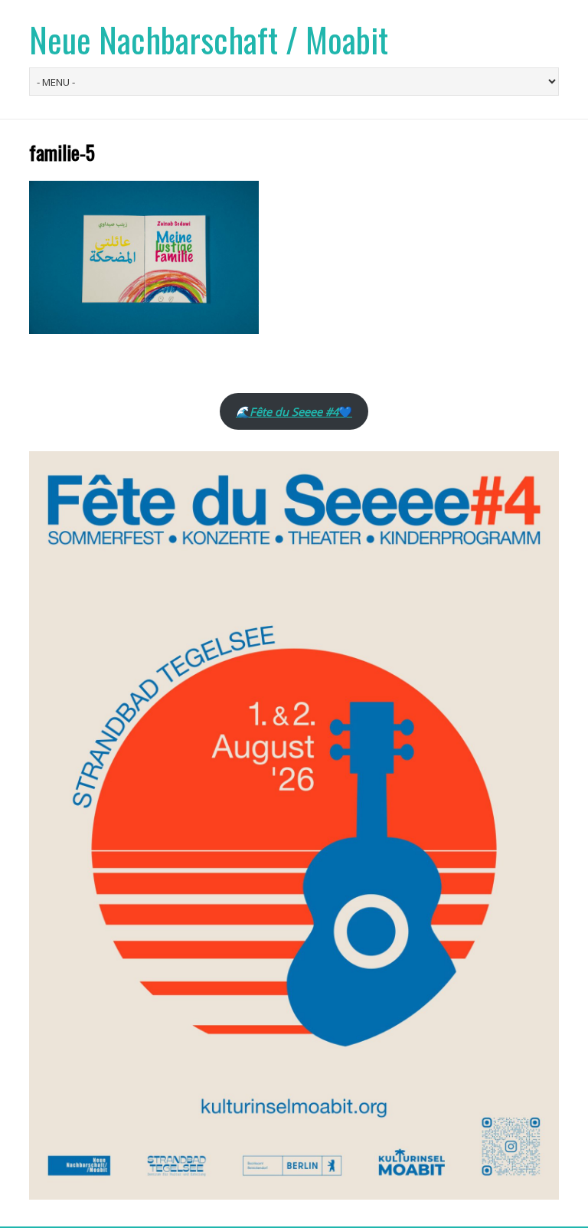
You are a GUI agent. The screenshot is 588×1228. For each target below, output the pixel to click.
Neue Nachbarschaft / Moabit (208, 39)
